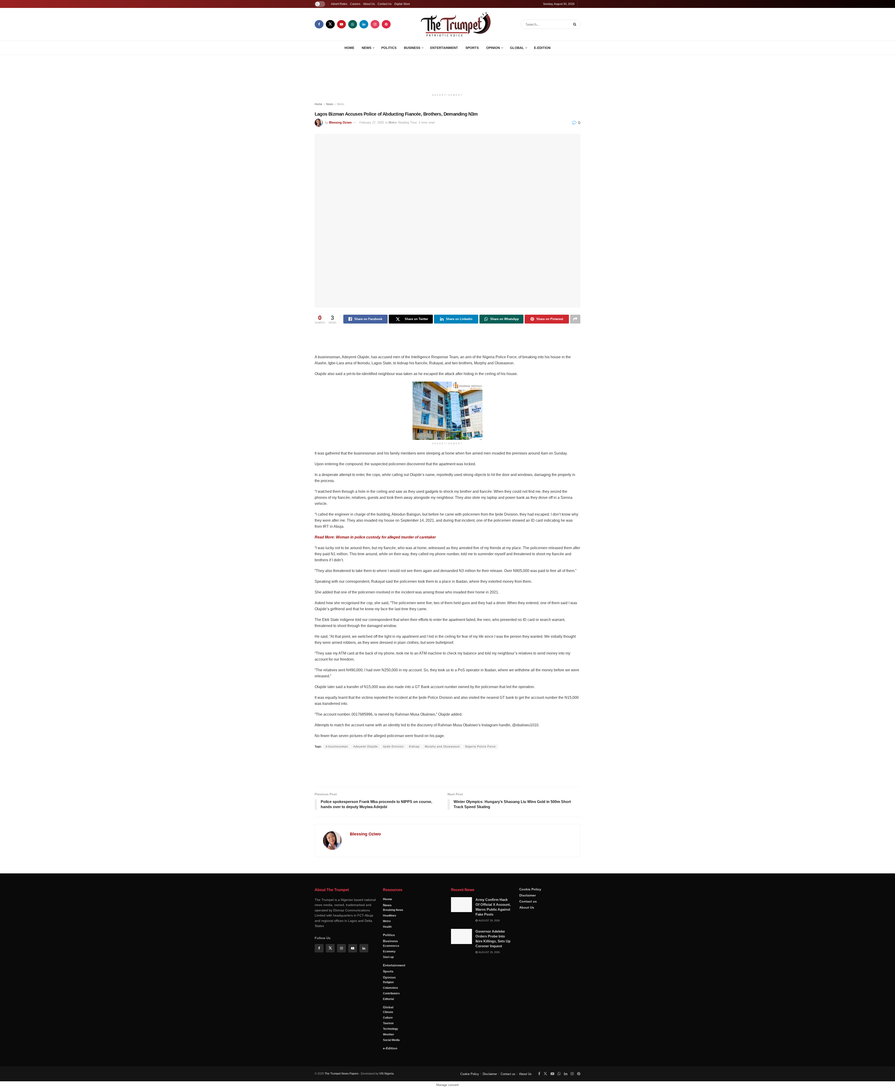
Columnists (390, 1003)
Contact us (528, 917)
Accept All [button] (879, 1081)
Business (412, 48)
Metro (340, 104)
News (366, 48)
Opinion (493, 48)
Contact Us (385, 4)
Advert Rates (339, 4)
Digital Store (402, 4)
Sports (472, 48)
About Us (369, 4)
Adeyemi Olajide (365, 746)
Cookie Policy (530, 905)
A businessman (337, 746)
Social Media (391, 1055)
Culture (388, 1033)
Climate (388, 1027)
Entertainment (444, 48)
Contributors (391, 1009)
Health (387, 942)
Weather (388, 1050)
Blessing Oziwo (340, 122)
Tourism (388, 1039)
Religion (388, 997)
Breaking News (393, 925)
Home (349, 48)
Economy (389, 967)
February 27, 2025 (371, 122)
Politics (388, 48)
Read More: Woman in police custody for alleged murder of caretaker (375, 537)
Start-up (388, 972)
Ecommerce (391, 961)
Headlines (389, 931)
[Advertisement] (447, 72)
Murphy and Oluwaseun (442, 746)
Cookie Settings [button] (854, 1081)
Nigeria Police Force (480, 746)
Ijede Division (393, 746)
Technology (390, 1044)
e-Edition (542, 48)
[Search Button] (575, 24)
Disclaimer (527, 911)
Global (517, 48)
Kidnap (414, 746)
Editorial (388, 1014)
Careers (355, 4)
